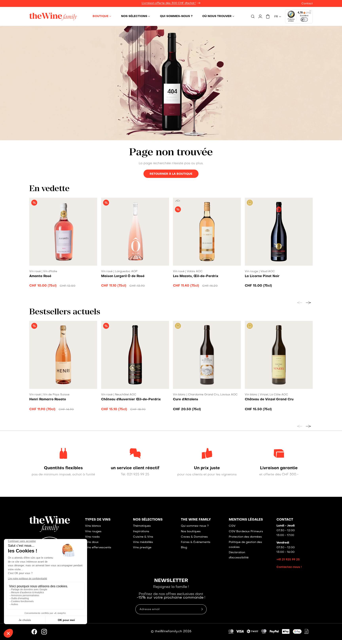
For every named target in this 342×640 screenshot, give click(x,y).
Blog (184, 547)
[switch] (304, 19)
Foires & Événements (195, 542)
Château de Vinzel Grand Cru (269, 399)
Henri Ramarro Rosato (47, 399)
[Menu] (310, 12)
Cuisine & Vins (143, 537)
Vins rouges (93, 531)
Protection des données (245, 537)
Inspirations (141, 531)
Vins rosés (92, 537)
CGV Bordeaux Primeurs (246, 531)
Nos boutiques (191, 531)
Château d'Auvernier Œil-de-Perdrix (131, 399)
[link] (63, 468)
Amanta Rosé (40, 276)
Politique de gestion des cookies (245, 544)
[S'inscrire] (202, 609)
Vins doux (92, 542)
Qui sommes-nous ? (195, 526)
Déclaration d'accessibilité (239, 555)
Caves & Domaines (194, 537)
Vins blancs (93, 526)
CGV (232, 526)
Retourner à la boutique (171, 174)
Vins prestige (142, 547)
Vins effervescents (98, 547)
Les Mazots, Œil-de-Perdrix (195, 276)
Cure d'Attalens (185, 399)
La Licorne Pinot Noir (262, 276)
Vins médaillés (143, 542)
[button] (102, 16)
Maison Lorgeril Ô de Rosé (122, 276)
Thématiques (142, 526)
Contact (307, 3)
